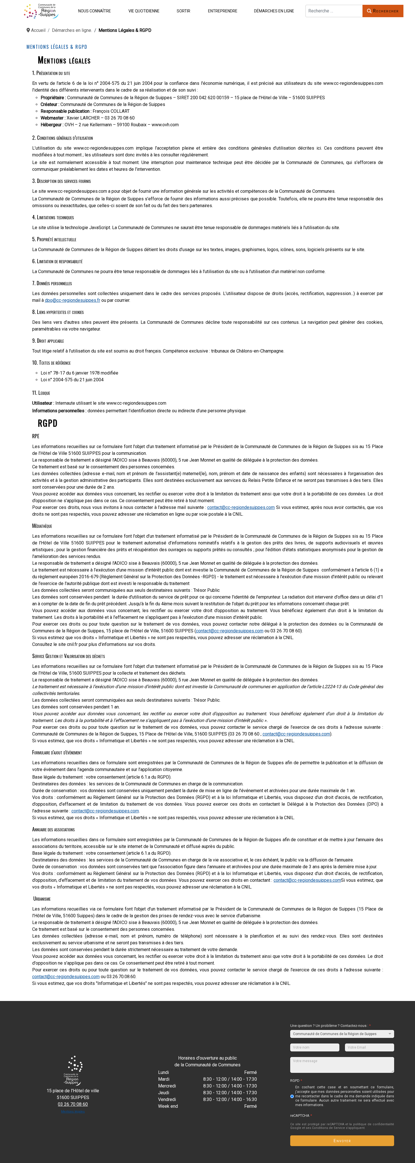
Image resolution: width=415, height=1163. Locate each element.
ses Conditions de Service (325, 1128)
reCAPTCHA (301, 1115)
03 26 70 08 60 (73, 1104)
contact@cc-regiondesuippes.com (241, 507)
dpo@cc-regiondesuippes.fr (72, 300)
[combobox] (334, 11)
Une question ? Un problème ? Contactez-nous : (330, 1026)
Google (295, 1128)
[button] (93, 11)
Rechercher (386, 11)
